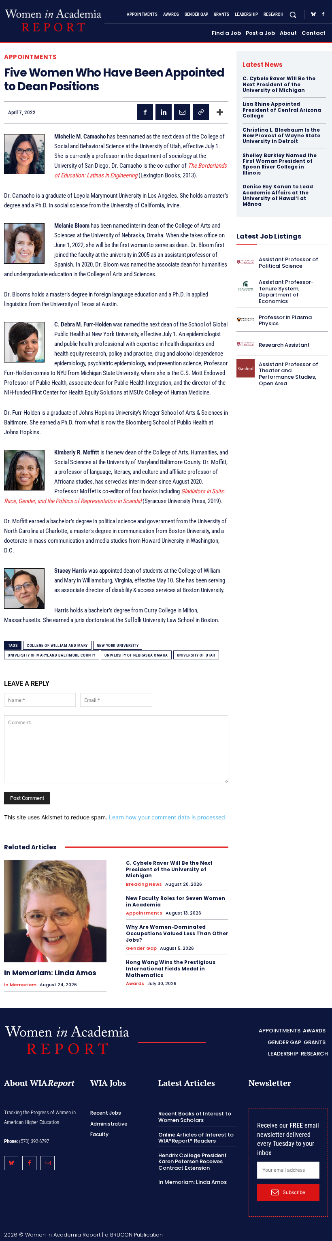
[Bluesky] (313, 14)
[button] (293, 14)
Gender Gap (141, 948)
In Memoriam (20, 984)
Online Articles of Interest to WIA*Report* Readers (196, 1138)
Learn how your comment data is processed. (168, 817)
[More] (219, 112)
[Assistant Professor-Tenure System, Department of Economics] (245, 286)
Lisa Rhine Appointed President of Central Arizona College (282, 109)
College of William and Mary (57, 645)
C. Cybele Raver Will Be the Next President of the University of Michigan (169, 869)
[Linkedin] (163, 112)
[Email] (182, 112)
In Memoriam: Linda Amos (50, 973)
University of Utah (196, 655)
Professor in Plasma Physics (285, 320)
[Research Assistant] (245, 344)
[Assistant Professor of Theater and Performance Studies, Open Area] (245, 368)
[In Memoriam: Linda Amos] (55, 911)
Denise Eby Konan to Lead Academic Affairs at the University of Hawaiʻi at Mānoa (278, 195)
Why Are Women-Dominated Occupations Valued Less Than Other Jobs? (177, 933)
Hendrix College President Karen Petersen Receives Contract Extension (192, 1161)
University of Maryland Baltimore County (52, 655)
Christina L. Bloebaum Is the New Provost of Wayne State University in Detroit (281, 135)
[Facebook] (323, 14)
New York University (118, 645)
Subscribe (294, 1192)
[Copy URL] (201, 112)
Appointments (30, 57)
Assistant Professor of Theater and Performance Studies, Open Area (288, 373)
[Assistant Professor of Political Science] (245, 262)
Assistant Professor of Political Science (288, 263)
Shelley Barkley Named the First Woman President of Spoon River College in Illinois (280, 164)
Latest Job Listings (268, 236)
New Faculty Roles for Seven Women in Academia (175, 901)
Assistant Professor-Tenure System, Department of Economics (286, 291)
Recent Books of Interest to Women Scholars (194, 1117)
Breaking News (144, 884)
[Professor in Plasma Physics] (245, 319)
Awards (135, 983)
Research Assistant (284, 345)
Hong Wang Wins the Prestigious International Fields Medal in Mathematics (170, 968)
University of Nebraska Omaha (136, 655)
